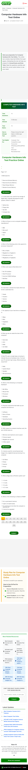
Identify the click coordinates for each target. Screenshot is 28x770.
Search (14, 699)
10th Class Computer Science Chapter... (8, 670)
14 (25, 522)
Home (3, 8)
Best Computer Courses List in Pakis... (9, 642)
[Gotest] (6, 3)
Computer (8, 8)
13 (21, 522)
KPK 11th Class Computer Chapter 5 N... (9, 678)
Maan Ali (7, 20)
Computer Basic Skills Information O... (20, 651)
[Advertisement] (14, 38)
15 (14, 525)
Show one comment (14, 760)
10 (10, 522)
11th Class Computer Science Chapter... (19, 670)
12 (17, 522)
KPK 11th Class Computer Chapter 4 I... (20, 678)
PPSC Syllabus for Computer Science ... (8, 660)
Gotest (24, 767)
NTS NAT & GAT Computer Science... (9, 651)
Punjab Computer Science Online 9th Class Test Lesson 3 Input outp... (14, 735)
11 (14, 522)
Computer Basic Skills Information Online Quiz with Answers (13, 725)
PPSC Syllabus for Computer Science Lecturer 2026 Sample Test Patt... (14, 730)
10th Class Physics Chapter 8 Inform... (19, 660)
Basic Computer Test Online (20, 642)
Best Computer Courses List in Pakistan (12, 712)
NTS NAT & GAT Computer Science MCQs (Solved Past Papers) (13, 720)
